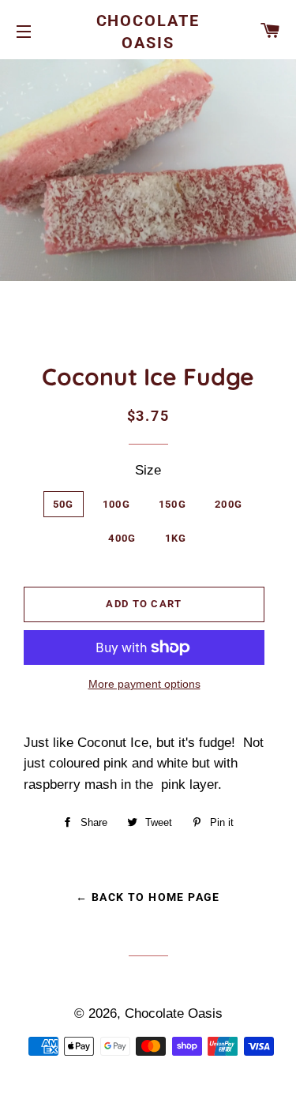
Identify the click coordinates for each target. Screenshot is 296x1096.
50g (63, 504)
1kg (176, 538)
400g (122, 538)
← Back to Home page (148, 897)
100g (116, 504)
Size (148, 470)
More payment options (144, 683)
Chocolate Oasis (148, 31)
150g (172, 504)
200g (228, 504)
